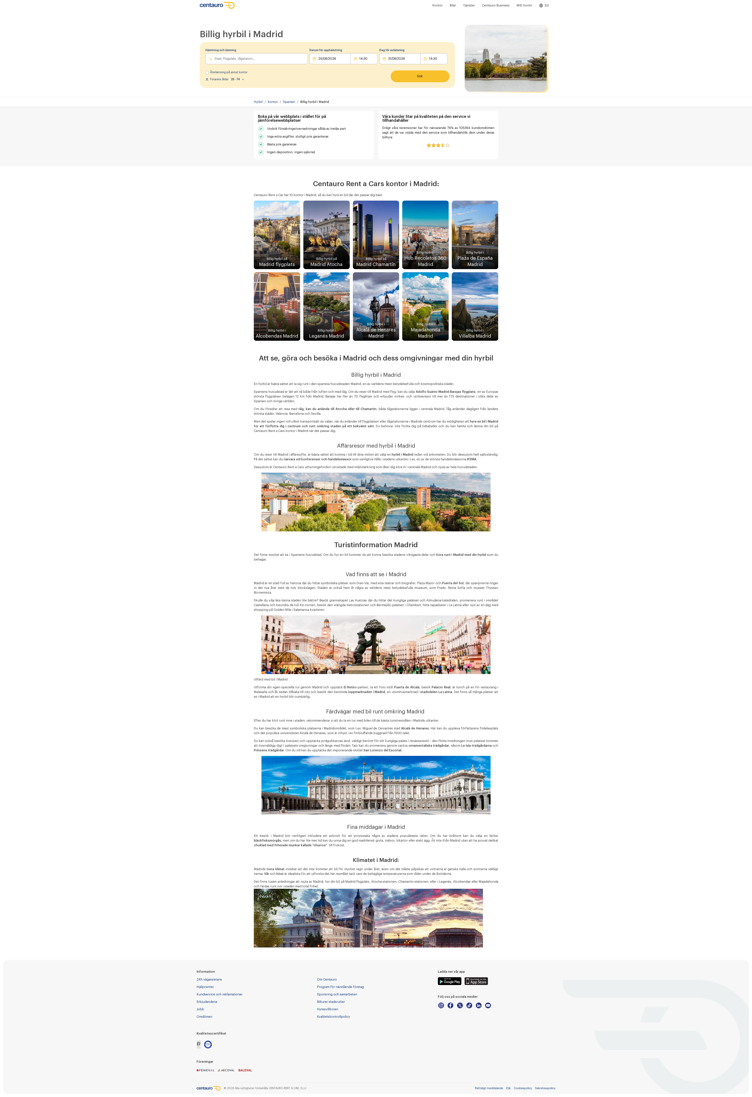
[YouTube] (488, 1005)
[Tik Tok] (469, 1005)
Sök (420, 76)
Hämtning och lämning (220, 50)
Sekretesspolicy (545, 1088)
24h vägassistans (209, 979)
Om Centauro (327, 979)
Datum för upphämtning (325, 50)
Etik (508, 1088)
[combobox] (237, 79)
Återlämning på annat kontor (229, 72)
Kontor (437, 5)
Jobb (200, 1009)
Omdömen (204, 1016)
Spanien (289, 102)
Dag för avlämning (391, 50)
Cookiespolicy (523, 1088)
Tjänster (469, 5)
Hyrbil (258, 102)
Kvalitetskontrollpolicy (333, 1016)
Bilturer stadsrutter (331, 1001)
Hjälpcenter (205, 987)
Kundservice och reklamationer (219, 994)
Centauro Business (496, 5)
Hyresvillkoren (327, 1009)
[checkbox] (207, 72)
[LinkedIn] (478, 1005)
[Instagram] (441, 1005)
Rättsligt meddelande (489, 1088)
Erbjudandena (207, 1001)
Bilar (453, 5)
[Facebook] (450, 1005)
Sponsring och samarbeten (337, 994)
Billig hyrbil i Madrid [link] (314, 102)
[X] (460, 1005)
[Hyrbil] (217, 5)
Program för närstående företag (340, 987)
